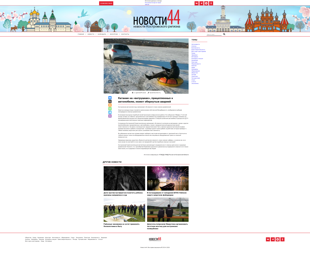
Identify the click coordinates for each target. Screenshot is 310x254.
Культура (194, 62)
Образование (195, 71)
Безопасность (155, 93)
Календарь (102, 34)
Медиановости (196, 64)
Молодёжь (194, 69)
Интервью (194, 57)
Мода (193, 67)
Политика (194, 76)
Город (193, 53)
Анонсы (193, 46)
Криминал (194, 60)
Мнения (193, 66)
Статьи (193, 82)
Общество (194, 73)
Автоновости (195, 44)
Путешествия (195, 78)
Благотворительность (198, 50)
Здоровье (194, 55)
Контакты (125, 34)
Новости (91, 34)
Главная (81, 34)
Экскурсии (114, 34)
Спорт (193, 80)
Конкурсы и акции (197, 58)
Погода (193, 74)
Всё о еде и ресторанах (198, 51)
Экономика (194, 83)
